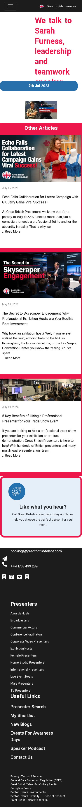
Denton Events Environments (28, 792)
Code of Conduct (55, 796)
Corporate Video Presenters (29, 641)
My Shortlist (22, 715)
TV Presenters (20, 690)
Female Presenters (23, 655)
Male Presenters (21, 683)
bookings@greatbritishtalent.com (36, 551)
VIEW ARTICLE (40, 241)
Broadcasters (19, 620)
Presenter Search (28, 706)
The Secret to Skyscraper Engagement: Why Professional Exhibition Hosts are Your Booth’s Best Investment (37, 318)
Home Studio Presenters (27, 662)
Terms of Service (31, 776)
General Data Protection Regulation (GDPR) (36, 780)
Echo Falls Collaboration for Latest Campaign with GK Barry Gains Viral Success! (40, 199)
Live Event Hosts (21, 676)
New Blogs (21, 724)
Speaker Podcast (27, 748)
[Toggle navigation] (10, 6)
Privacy (14, 776)
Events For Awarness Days (31, 736)
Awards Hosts (20, 613)
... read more (11, 231)
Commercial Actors (23, 627)
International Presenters (27, 669)
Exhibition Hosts (21, 648)
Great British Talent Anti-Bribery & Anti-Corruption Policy (33, 786)
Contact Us (21, 757)
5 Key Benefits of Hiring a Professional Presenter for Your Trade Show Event (32, 418)
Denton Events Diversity (24, 796)
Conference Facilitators (26, 634)
